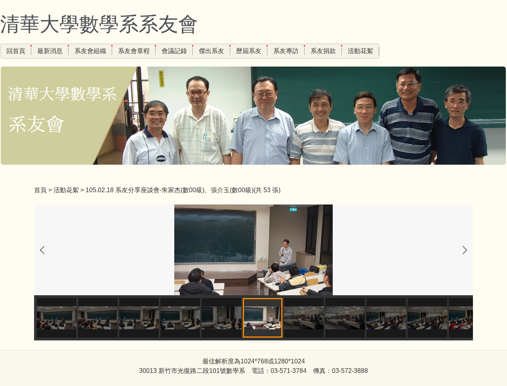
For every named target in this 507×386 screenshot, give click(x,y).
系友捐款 (323, 51)
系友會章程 (134, 51)
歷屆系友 (248, 51)
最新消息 (50, 51)
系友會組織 (90, 51)
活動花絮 (360, 51)
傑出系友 (211, 51)
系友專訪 (286, 51)
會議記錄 (174, 51)
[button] (44, 250)
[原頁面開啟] (253, 249)
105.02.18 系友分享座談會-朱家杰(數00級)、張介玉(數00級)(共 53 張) (183, 190)
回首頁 (15, 51)
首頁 (40, 190)
